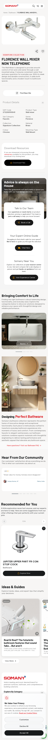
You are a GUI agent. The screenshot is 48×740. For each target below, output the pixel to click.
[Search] (33, 6)
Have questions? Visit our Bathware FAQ (23, 446)
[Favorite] (43, 51)
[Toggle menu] (42, 6)
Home (5, 12)
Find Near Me (25, 93)
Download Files (19, 163)
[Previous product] (4, 521)
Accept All (24, 733)
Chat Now (26, 248)
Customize (24, 720)
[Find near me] (38, 6)
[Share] (36, 51)
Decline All (24, 726)
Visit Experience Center (25, 277)
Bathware (12, 12)
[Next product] (44, 521)
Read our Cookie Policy (28, 713)
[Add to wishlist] (44, 528)
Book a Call (25, 222)
